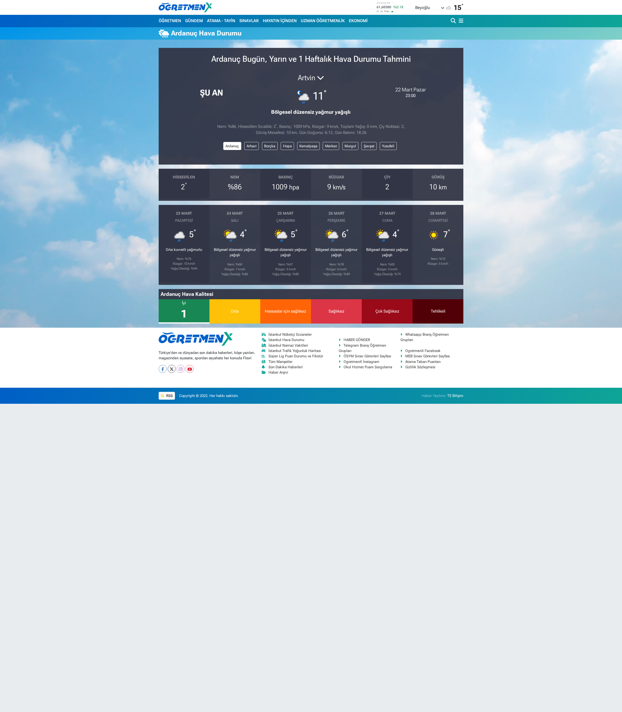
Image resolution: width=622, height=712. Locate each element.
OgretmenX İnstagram (361, 362)
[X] (172, 369)
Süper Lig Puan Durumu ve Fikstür (295, 356)
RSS (169, 396)
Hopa (287, 146)
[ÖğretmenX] (185, 7)
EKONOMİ (358, 20)
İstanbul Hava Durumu (286, 340)
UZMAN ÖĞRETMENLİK (323, 20)
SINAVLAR (249, 20)
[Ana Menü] (460, 21)
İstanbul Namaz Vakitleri (288, 345)
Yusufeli (388, 146)
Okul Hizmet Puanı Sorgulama (368, 367)
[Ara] (454, 21)
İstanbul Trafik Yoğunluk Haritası (294, 351)
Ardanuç (232, 146)
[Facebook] (163, 369)
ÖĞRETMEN (170, 20)
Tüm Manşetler (280, 362)
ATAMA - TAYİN (221, 20)
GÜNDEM (194, 20)
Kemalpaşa (308, 146)
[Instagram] (181, 369)
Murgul (350, 146)
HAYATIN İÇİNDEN (280, 20)
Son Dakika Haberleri (285, 367)
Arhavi (252, 146)
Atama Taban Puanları (423, 362)
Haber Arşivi (278, 372)
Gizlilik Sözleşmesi (420, 367)
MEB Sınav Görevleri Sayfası (427, 356)
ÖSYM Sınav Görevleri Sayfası (367, 356)
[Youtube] (190, 369)
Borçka (269, 146)
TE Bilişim (455, 396)
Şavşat (369, 146)
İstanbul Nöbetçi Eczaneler (290, 334)
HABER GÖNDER (357, 340)
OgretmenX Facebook (423, 351)
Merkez (331, 146)
